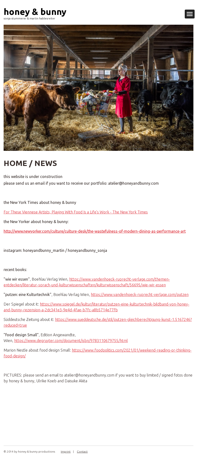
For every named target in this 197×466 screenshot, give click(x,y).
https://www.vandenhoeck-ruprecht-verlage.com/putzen (140, 294)
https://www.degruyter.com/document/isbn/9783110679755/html (71, 340)
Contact (82, 451)
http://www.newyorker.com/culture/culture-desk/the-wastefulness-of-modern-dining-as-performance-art (95, 231)
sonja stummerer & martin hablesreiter (29, 18)
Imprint (66, 451)
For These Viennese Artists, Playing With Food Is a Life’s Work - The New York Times (76, 212)
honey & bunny (35, 12)
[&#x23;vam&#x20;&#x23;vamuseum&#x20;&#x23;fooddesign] (98, 88)
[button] (190, 14)
